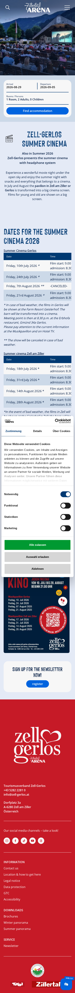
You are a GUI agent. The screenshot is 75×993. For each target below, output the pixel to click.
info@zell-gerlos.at (16, 795)
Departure (45, 84)
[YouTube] (32, 841)
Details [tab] (37, 431)
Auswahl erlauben (37, 556)
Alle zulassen (37, 544)
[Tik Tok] (24, 841)
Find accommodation (37, 111)
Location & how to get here (22, 874)
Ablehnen (37, 568)
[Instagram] (7, 841)
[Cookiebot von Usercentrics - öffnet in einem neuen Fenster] (55, 421)
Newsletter (11, 946)
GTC (6, 893)
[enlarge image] (37, 605)
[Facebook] (15, 841)
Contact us (11, 868)
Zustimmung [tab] (13, 431)
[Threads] (41, 841)
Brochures (11, 916)
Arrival (9, 84)
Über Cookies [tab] (61, 431)
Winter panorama (16, 923)
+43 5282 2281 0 (14, 790)
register (37, 684)
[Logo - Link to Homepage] (37, 7)
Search (8, 7)
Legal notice (12, 881)
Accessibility (12, 899)
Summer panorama (17, 929)
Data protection (14, 887)
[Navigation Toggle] (67, 7)
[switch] (65, 505)
